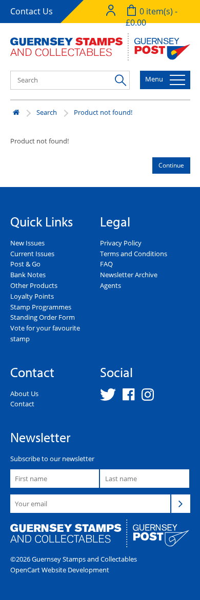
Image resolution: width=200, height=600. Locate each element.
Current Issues (32, 253)
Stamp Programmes (40, 307)
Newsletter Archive (128, 274)
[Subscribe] (180, 503)
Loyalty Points (32, 296)
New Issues (27, 242)
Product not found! (103, 112)
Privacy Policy (121, 242)
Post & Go (25, 263)
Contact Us (31, 11)
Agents (110, 285)
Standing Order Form (42, 317)
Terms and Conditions (133, 253)
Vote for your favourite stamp (45, 333)
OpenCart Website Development (59, 569)
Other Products (33, 285)
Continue (171, 165)
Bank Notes (28, 274)
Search (46, 112)
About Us (24, 393)
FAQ (106, 263)
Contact (22, 403)
